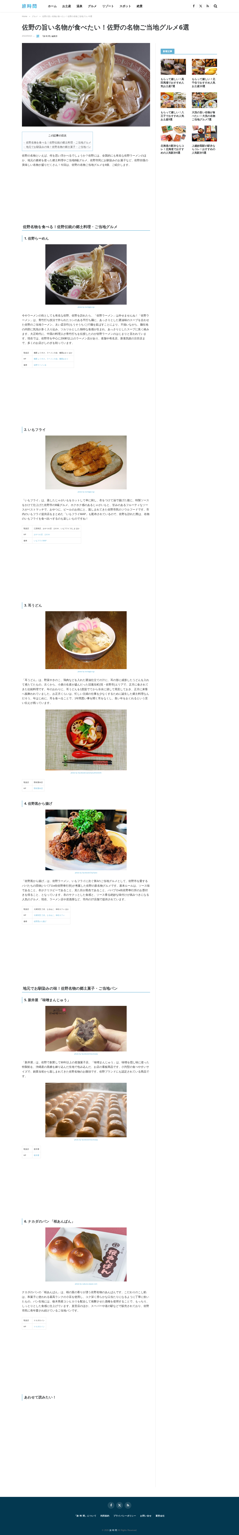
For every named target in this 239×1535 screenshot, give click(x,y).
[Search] (215, 6)
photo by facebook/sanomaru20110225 (86, 773)
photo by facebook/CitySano (86, 873)
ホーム (52, 6)
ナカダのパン (39, 1327)
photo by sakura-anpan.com (86, 1284)
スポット (125, 6)
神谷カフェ (60, 915)
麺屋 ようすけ (39, 359)
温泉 (79, 6)
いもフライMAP (40, 541)
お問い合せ (146, 1516)
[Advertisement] (58, 194)
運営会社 (160, 1516)
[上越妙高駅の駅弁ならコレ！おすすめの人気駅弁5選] (204, 133)
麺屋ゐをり (63, 359)
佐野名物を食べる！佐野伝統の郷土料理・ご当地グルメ (58, 142)
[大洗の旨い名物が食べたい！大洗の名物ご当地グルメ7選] (204, 100)
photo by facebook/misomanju (86, 1054)
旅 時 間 (113, 1530)
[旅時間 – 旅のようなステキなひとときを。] (31, 6)
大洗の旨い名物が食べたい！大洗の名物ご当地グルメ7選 (203, 116)
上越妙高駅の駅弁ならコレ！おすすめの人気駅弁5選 (203, 149)
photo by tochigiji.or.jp (86, 307)
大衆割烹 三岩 (39, 915)
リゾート (108, 6)
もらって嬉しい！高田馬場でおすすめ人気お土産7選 (172, 83)
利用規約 (105, 1516)
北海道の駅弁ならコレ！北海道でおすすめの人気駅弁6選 (172, 149)
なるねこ (50, 915)
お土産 (66, 6)
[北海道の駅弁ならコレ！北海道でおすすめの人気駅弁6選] (173, 133)
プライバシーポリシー (124, 1516)
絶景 (140, 6)
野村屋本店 (38, 788)
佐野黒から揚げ (40, 921)
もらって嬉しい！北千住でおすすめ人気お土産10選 (203, 83)
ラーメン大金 (52, 359)
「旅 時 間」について (85, 1516)
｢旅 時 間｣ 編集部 (49, 36)
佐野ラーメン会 (40, 365)
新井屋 (36, 1155)
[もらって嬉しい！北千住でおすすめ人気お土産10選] (204, 67)
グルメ (92, 6)
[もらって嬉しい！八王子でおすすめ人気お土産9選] (173, 100)
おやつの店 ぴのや (42, 534)
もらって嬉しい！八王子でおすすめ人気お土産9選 (172, 116)
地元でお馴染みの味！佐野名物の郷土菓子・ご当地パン (58, 147)
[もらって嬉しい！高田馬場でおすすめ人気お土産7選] (173, 67)
